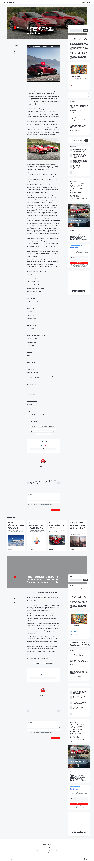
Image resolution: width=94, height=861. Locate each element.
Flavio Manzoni (52, 429)
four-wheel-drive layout (76, 188)
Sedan (74, 195)
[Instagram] (84, 859)
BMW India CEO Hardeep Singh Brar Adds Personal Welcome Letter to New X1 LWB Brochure (78, 39)
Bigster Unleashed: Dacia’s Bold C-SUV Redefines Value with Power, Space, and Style (80, 161)
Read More (10, 549)
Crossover (33, 426)
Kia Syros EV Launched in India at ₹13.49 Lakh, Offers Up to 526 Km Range (80, 172)
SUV (43, 434)
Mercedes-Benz (72, 522)
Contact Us (49, 847)
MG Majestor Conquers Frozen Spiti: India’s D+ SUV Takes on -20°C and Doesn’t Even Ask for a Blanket (79, 672)
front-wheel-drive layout (76, 192)
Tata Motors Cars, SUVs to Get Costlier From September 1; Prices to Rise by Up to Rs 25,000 (78, 57)
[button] (4, 2)
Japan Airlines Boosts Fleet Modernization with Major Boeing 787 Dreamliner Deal (16, 526)
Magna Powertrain (34, 431)
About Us (44, 847)
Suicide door (38, 434)
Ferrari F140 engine (34, 429)
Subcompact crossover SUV (75, 198)
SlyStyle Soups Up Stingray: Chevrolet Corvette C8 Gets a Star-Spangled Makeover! (78, 126)
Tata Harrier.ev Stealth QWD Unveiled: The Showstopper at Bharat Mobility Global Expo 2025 (79, 106)
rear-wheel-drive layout (82, 193)
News (9, 522)
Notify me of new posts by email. (55, 506)
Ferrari (18, 27)
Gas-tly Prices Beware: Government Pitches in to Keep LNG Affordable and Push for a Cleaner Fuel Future (79, 167)
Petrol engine (52, 431)
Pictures (11, 522)
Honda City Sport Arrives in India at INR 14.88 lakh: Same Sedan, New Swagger (78, 666)
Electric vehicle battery (74, 186)
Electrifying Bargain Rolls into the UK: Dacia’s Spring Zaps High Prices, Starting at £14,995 (80, 150)
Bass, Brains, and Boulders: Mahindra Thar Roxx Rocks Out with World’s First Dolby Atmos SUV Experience (78, 119)
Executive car (51, 426)
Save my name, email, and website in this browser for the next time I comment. (40, 504)
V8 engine (71, 200)
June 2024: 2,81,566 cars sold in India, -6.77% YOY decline (57, 525)
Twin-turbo (85, 198)
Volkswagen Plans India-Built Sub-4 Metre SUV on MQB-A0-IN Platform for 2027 (78, 53)
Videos (82, 522)
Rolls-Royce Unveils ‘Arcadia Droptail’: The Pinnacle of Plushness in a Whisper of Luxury (79, 113)
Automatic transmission (75, 180)
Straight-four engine (74, 196)
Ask (86, 140)
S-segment (71, 195)
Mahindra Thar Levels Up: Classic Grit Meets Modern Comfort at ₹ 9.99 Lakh (78, 655)
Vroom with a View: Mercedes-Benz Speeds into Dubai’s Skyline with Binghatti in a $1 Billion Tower (77, 527)
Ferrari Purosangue (43, 429)
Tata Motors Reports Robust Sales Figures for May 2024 (80, 703)
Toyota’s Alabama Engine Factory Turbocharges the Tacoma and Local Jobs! (79, 661)
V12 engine (49, 434)
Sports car (77, 195)
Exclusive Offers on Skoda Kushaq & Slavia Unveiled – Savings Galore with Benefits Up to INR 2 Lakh (80, 697)
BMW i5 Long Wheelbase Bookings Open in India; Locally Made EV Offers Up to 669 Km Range (79, 48)
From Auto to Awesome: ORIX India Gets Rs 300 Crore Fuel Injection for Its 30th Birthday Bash (36, 526)
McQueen (43, 466)
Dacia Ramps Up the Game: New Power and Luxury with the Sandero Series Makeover (79, 679)
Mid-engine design (43, 431)
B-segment (71, 185)
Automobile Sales (73, 181)
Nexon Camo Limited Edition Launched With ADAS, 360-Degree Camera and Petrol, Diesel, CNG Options (80, 156)
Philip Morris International (48, 663)
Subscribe (79, 262)
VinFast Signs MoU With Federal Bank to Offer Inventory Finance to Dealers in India (79, 44)
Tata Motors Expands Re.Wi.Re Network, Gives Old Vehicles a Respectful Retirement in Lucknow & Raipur (80, 708)
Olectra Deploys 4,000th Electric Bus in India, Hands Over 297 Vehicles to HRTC (80, 692)
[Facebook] (86, 859)
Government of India (74, 193)
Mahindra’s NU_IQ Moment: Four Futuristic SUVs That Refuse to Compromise (79, 132)
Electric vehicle (82, 185)
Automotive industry (77, 183)
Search (71, 27)
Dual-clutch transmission (42, 426)
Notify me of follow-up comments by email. (34, 506)
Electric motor (76, 185)
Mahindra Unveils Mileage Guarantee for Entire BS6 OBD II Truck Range (79, 714)
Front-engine (74, 190)
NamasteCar (10, 2)
